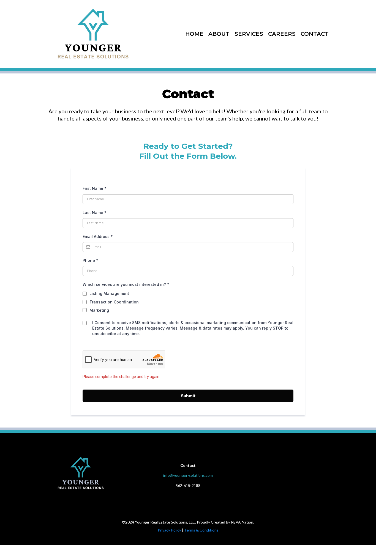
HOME (194, 34)
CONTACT (315, 34)
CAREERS (282, 34)
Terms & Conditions (201, 530)
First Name (95, 188)
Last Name (95, 212)
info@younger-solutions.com (188, 475)
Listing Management (109, 293)
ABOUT (219, 34)
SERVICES (249, 34)
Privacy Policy (169, 530)
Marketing (99, 310)
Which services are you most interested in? (126, 284)
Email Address (98, 236)
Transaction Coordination (114, 302)
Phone (90, 260)
